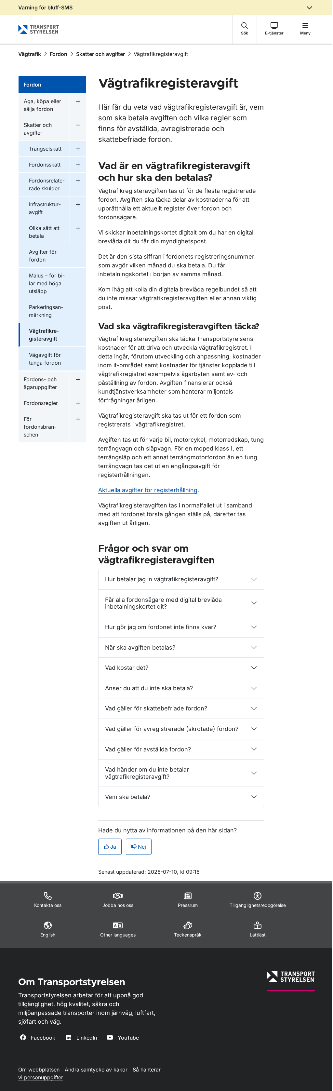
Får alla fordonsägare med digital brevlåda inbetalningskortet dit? (163, 603)
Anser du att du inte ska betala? (149, 688)
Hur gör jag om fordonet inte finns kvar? (160, 627)
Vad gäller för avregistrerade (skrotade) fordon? (171, 728)
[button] (245, 29)
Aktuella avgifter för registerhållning (147, 490)
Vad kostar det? (126, 667)
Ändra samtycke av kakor (96, 1069)
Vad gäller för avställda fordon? (148, 749)
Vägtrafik (29, 54)
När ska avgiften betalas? (140, 647)
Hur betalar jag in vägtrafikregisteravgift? (161, 579)
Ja (113, 846)
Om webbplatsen (39, 1069)
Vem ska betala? (127, 796)
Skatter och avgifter (100, 54)
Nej (142, 846)
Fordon (58, 54)
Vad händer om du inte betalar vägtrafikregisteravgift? (147, 773)
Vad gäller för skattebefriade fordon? (156, 708)
